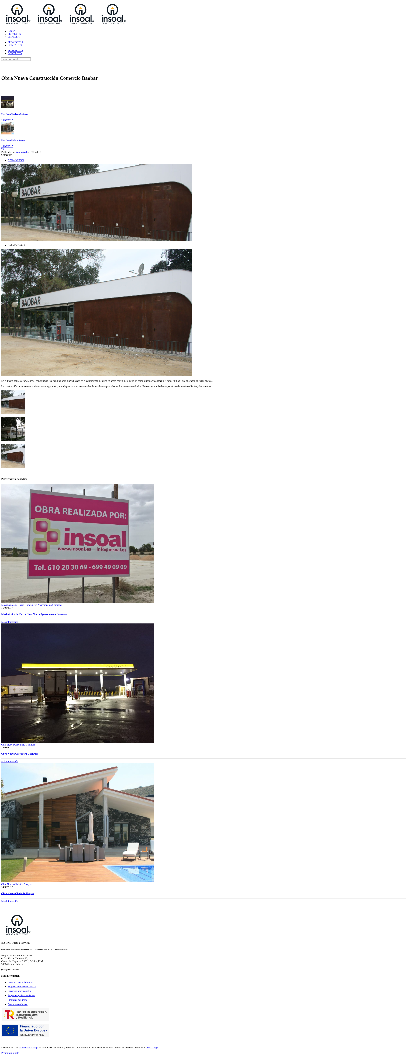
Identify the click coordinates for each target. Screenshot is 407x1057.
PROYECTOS (15, 50)
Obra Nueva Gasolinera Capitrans (18, 744)
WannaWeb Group (28, 1047)
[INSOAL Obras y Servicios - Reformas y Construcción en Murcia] (64, 25)
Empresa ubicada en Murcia (22, 986)
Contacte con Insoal (18, 1004)
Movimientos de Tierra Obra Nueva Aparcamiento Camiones (31, 605)
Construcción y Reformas (20, 982)
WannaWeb (22, 152)
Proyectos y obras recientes (21, 995)
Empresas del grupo (18, 1000)
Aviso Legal (152, 1047)
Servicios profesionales (19, 991)
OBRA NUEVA (16, 160)
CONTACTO (15, 53)
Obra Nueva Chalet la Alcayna (16, 884)
